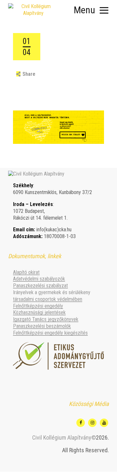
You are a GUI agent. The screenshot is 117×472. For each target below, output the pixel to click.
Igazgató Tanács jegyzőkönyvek (45, 319)
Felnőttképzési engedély (38, 306)
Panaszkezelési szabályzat (40, 285)
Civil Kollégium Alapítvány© (64, 437)
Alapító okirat (26, 272)
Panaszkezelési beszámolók (42, 326)
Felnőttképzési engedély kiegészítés (50, 333)
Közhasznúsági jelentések (39, 312)
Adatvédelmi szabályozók (39, 279)
